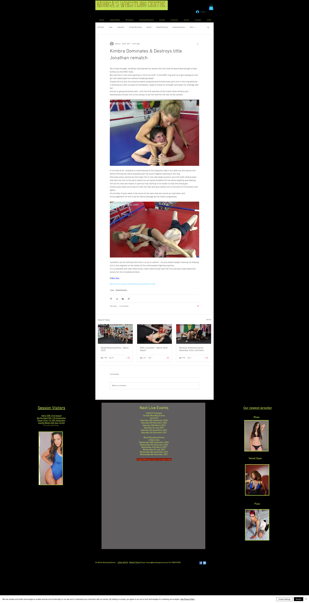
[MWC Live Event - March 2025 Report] (154, 334)
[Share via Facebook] (111, 299)
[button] (211, 7)
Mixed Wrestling (162, 27)
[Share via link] (129, 299)
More (192, 27)
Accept (298, 599)
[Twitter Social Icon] (204, 562)
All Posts (101, 27)
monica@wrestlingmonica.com (157, 563)
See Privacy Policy (188, 599)
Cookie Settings (284, 599)
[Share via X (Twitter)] (117, 299)
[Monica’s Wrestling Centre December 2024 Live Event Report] (193, 334)
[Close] (306, 599)
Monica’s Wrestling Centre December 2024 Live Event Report (191, 349)
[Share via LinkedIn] (123, 299)
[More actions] (197, 43)
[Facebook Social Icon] (200, 562)
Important (120, 27)
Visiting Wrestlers (178, 27)
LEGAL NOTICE (123, 563)
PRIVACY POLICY (135, 563)
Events (149, 27)
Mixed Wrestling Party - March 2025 (115, 349)
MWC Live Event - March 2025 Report (154, 349)
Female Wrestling (135, 27)
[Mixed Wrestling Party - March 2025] (115, 334)
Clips (110, 27)
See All (208, 320)
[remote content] (154, 278)
